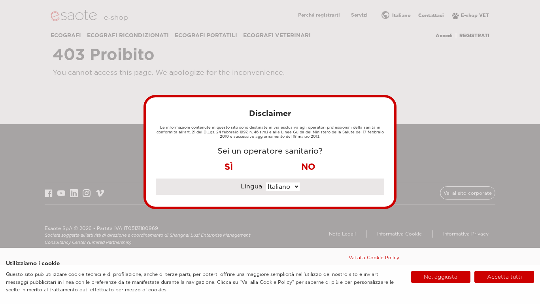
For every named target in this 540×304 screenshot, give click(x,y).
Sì (229, 167)
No (308, 167)
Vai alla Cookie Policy (374, 257)
